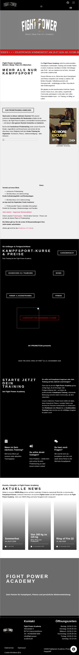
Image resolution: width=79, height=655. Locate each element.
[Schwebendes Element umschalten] (73, 649)
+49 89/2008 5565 (33, 634)
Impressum (22, 648)
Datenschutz (9, 648)
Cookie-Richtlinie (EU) (13, 652)
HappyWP (47, 651)
